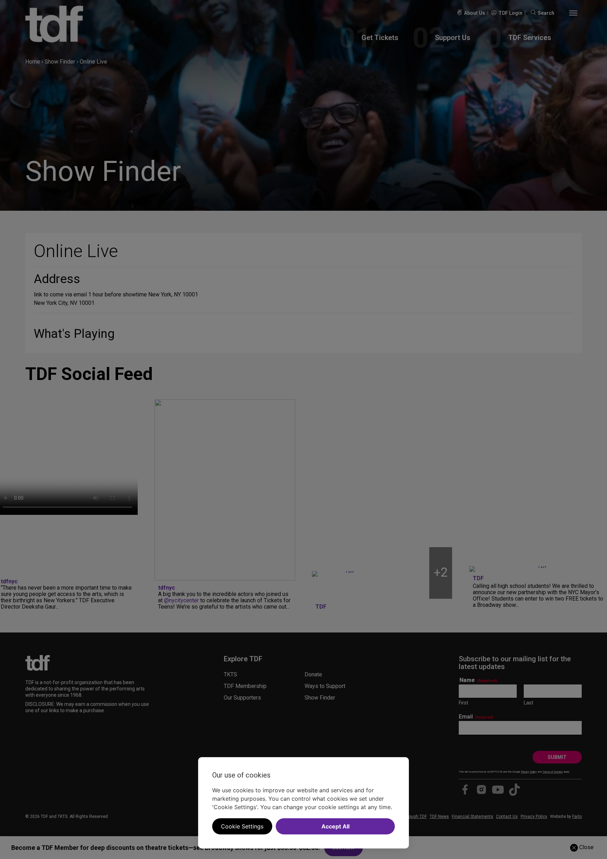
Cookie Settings (242, 826)
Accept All (335, 826)
